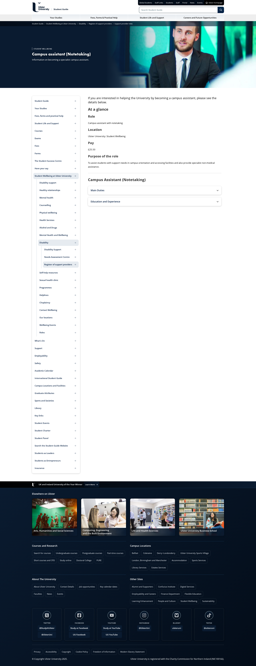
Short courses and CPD (43, 559)
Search (221, 10)
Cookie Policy (82, 651)
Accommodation (178, 559)
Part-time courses (114, 552)
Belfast (134, 552)
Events (59, 593)
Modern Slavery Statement (132, 651)
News (48, 593)
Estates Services (158, 567)
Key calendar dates (108, 586)
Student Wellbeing (188, 600)
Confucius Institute (165, 586)
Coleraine (146, 552)
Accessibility (51, 651)
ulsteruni (176, 628)
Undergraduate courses (65, 552)
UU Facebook (79, 634)
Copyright (66, 651)
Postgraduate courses (91, 552)
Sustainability (207, 600)
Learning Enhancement (141, 600)
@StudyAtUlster (46, 628)
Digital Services (186, 586)
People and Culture (165, 600)
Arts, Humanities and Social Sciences (53, 530)
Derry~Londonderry (165, 552)
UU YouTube (112, 634)
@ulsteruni (208, 627)
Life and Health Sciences (145, 530)
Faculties (38, 594)
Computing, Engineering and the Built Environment (97, 532)
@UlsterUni (45, 634)
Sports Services (198, 559)
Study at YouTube (111, 628)
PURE (99, 560)
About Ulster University (44, 586)
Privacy (37, 651)
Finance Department (169, 593)
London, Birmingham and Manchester (149, 560)
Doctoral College (83, 559)
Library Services (138, 567)
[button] (154, 190)
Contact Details (67, 586)
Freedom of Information (104, 651)
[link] (54, 517)
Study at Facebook (79, 628)
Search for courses (42, 553)
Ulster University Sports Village (194, 553)
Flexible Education (192, 593)
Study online (64, 559)
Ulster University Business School (199, 530)
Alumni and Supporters (141, 586)
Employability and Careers (143, 593)
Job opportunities (87, 586)
